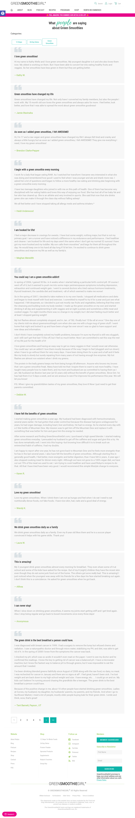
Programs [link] (65, 10)
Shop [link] (76, 10)
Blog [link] (30, 10)
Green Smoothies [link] (49, 42)
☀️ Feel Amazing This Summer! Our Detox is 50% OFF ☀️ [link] (67, 15)
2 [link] (20, 720)
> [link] (47, 719)
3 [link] (27, 720)
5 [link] (39, 720)
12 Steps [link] (19, 42)
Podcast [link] (40, 10)
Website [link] (14, 734)
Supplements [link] (44, 755)
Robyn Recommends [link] (92, 10)
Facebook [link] (75, 740)
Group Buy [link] (43, 764)
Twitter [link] (74, 757)
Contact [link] (13, 760)
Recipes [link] (52, 10)
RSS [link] (73, 761)
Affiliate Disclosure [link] (44, 796)
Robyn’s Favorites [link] (46, 760)
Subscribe (109, 769)
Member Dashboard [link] (109, 740)
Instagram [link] (75, 744)
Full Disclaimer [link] (56, 796)
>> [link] (54, 719)
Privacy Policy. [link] (102, 780)
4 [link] (33, 720)
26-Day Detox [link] (34, 42)
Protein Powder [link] (45, 747)
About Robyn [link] (15, 739)
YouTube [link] (75, 748)
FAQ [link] (12, 768)
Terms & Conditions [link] (88, 796)
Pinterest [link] (75, 752)
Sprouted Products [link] (46, 751)
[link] (2, 13)
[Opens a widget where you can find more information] (9, 814)
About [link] (20, 10)
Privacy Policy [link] (76, 796)
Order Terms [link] (66, 796)
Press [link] (12, 764)
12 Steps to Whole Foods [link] (48, 739)
